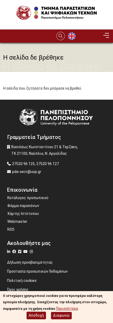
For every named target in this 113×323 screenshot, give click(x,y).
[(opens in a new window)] (9, 251)
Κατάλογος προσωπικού (27, 198)
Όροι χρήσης (18, 289)
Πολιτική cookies (22, 280)
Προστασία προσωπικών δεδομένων (37, 271)
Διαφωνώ (61, 315)
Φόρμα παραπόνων (23, 206)
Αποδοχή (36, 315)
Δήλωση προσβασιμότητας (30, 262)
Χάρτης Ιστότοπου (23, 213)
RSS (10, 229)
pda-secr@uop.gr (26, 172)
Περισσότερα (67, 308)
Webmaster (17, 221)
